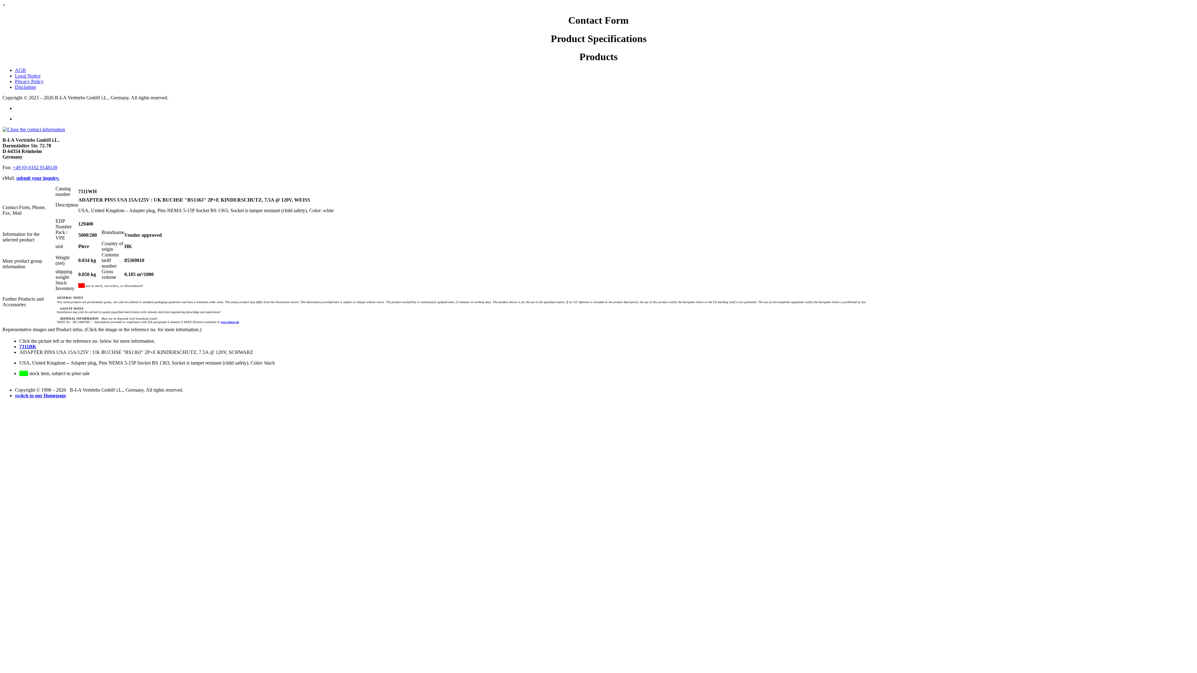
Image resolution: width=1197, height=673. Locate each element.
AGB (20, 70)
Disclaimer (25, 87)
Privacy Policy (29, 81)
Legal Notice (28, 76)
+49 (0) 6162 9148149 (35, 167)
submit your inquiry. (38, 178)
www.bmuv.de (230, 322)
